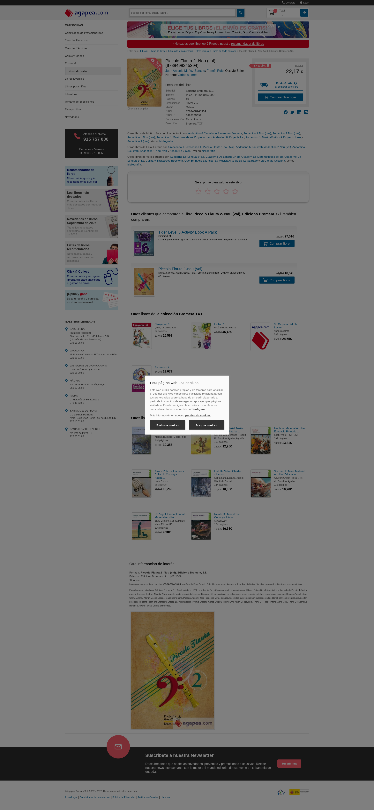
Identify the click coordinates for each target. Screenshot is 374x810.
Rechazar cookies (167, 425)
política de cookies (198, 415)
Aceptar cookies (206, 425)
